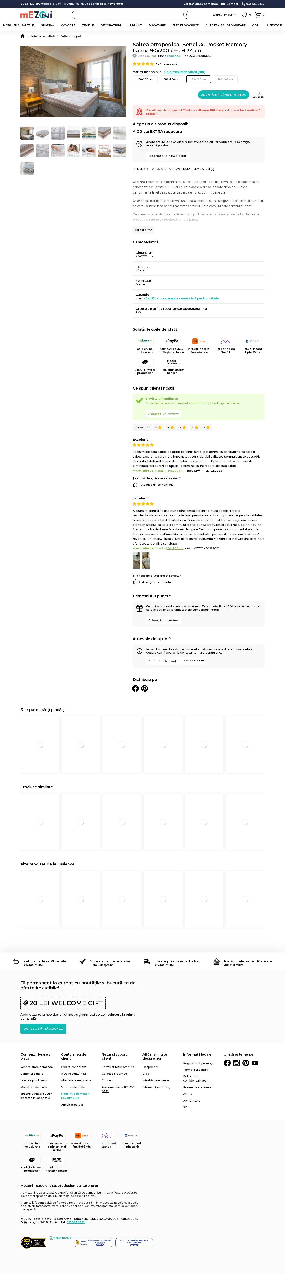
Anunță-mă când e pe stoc (223, 94)
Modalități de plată (33, 1087)
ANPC (187, 1094)
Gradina (47, 25)
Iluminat (135, 25)
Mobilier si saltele (18, 25)
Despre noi (150, 1067)
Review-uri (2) (203, 169)
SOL (186, 1107)
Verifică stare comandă (201, 3)
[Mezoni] (22, 36)
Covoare (68, 25)
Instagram (236, 1063)
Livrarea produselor (33, 1080)
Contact (232, 3)
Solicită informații (163, 661)
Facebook (227, 1063)
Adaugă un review (163, 413)
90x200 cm (199, 79)
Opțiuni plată (179, 169)
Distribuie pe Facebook (135, 688)
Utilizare (159, 169)
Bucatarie (157, 25)
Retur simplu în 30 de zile (44, 961)
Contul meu (222, 15)
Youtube (255, 1063)
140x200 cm (225, 79)
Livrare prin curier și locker (177, 961)
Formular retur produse (118, 1067)
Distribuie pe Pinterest (144, 688)
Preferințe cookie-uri (197, 1087)
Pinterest (245, 1063)
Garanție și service (114, 1073)
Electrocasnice (186, 25)
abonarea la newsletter (106, 3)
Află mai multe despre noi (154, 1056)
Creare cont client (73, 1067)
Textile (88, 25)
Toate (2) (142, 427)
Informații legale (197, 1054)
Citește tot (143, 230)
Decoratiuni (111, 25)
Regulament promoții (198, 1063)
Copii (256, 25)
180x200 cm (171, 79)
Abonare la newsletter (168, 155)
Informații (141, 169)
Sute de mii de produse (110, 961)
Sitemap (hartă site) (156, 1087)
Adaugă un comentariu (157, 484)
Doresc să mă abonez (43, 1028)
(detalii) (216, 609)
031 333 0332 (255, 3)
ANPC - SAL (191, 1100)
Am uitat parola (72, 1104)
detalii (151, 113)
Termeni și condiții (196, 1069)
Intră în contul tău (73, 1073)
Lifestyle (274, 25)
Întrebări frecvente (155, 1080)
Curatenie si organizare (226, 25)
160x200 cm (145, 79)
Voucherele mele (73, 1087)
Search (185, 15)
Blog (145, 1073)
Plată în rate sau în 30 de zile (248, 961)
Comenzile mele (31, 1073)
